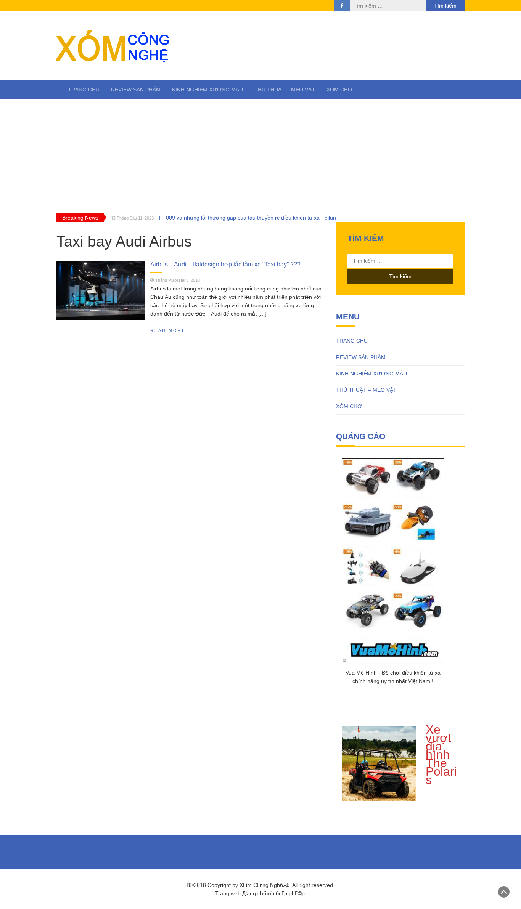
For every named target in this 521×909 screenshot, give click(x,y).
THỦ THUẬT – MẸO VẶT (284, 90)
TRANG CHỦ (84, 90)
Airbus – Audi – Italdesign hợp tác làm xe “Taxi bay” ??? (225, 264)
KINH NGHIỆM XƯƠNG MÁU (207, 90)
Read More (168, 330)
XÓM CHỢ (339, 90)
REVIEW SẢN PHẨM (136, 90)
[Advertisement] (260, 156)
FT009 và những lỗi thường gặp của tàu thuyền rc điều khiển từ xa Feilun (247, 218)
